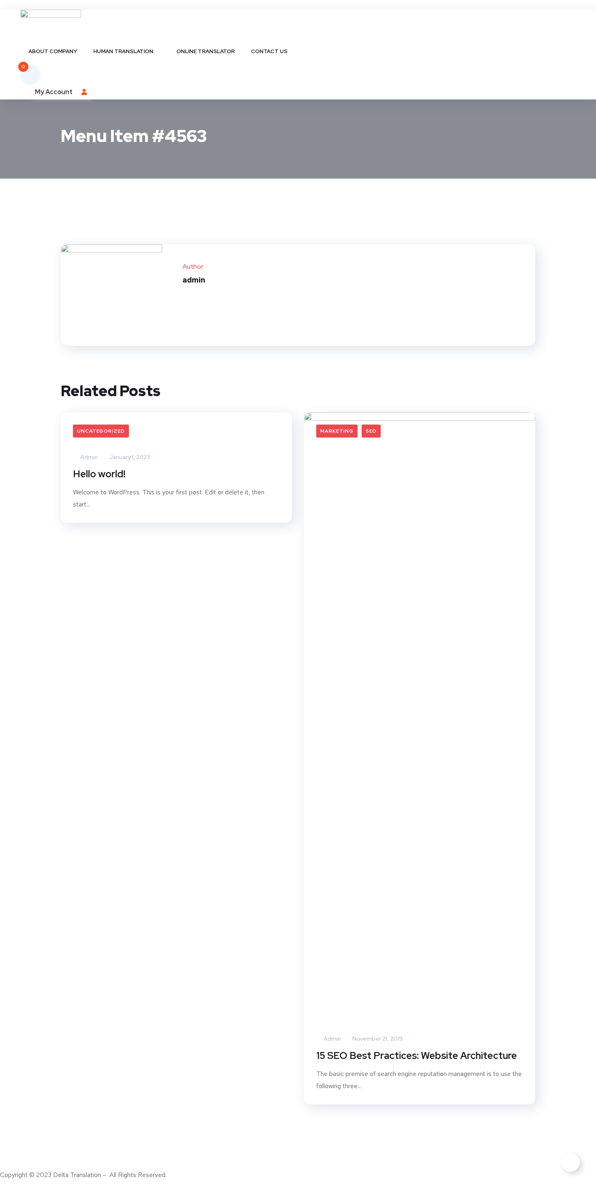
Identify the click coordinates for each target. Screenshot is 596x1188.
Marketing (337, 431)
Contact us (269, 51)
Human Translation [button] (123, 51)
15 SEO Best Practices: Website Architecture (416, 1055)
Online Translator (205, 51)
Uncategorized (101, 431)
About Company (52, 51)
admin (88, 457)
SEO (371, 431)
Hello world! (99, 474)
